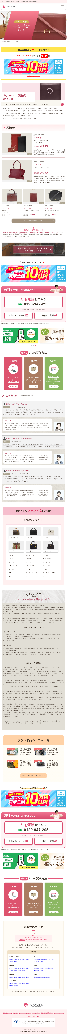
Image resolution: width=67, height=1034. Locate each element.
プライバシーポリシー (25, 1013)
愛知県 (23, 970)
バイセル (35, 1016)
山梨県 (27, 968)
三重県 (41, 970)
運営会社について (7, 1013)
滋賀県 (44, 968)
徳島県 (36, 977)
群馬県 (44, 959)
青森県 (15, 959)
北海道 (11, 959)
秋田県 (27, 959)
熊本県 (27, 983)
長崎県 (15, 983)
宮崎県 (11, 986)
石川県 (19, 968)
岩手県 (19, 959)
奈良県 (52, 968)
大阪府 (48, 968)
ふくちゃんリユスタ (59, 1013)
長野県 (11, 970)
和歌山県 (36, 970)
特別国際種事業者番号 (47, 1013)
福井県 (23, 968)
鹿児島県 (16, 986)
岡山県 (19, 977)
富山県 (15, 968)
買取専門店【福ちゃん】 (33, 1031)
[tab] (31, 345)
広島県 (23, 977)
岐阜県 (15, 970)
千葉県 (52, 959)
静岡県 (19, 970)
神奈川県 (40, 961)
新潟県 (11, 968)
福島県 (15, 961)
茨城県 (36, 959)
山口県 (27, 977)
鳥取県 (15, 977)
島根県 (11, 977)
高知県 (48, 977)
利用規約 (15, 1013)
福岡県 (11, 983)
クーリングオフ (36, 1013)
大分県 (19, 983)
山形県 (11, 961)
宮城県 (23, 959)
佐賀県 (23, 983)
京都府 (40, 968)
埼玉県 (48, 959)
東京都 (36, 961)
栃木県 (40, 959)
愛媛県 (44, 977)
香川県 (40, 977)
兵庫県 (36, 968)
